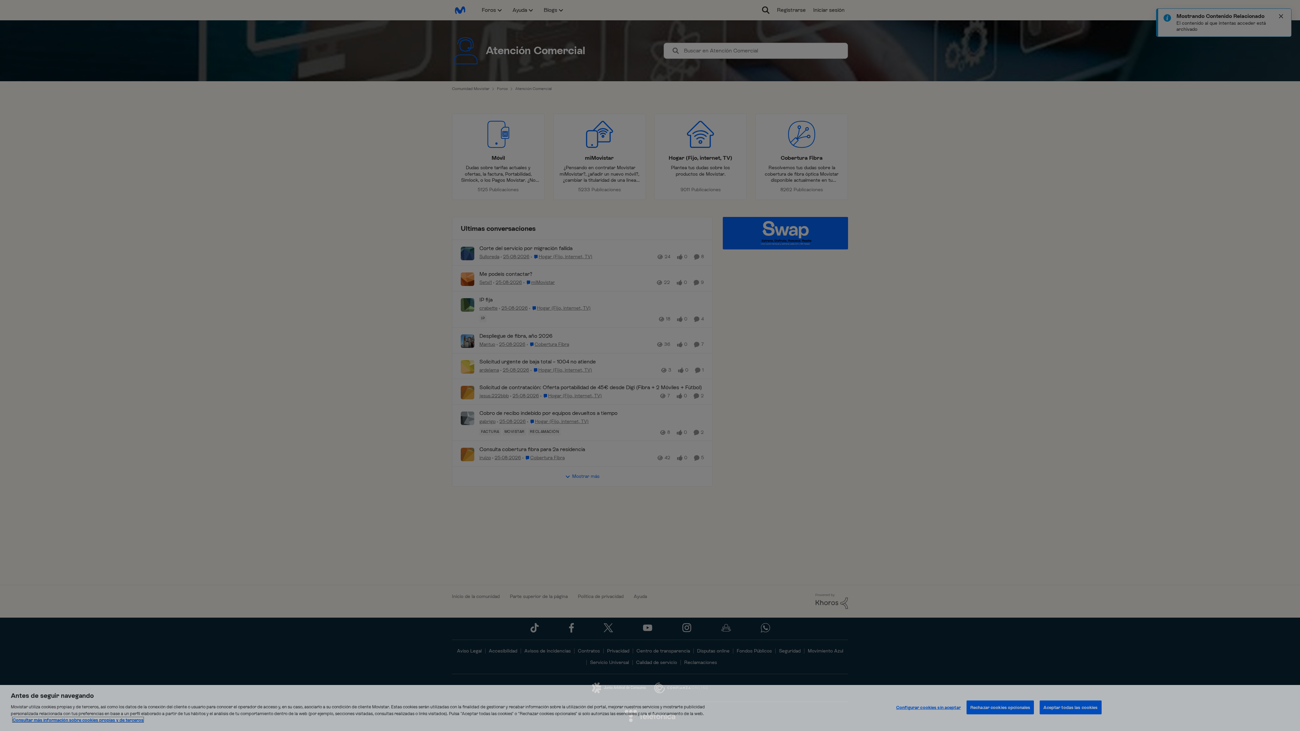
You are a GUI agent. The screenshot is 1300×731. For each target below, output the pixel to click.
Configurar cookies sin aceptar (928, 707)
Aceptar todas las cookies (1070, 707)
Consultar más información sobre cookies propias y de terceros (78, 719)
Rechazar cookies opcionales (1000, 707)
